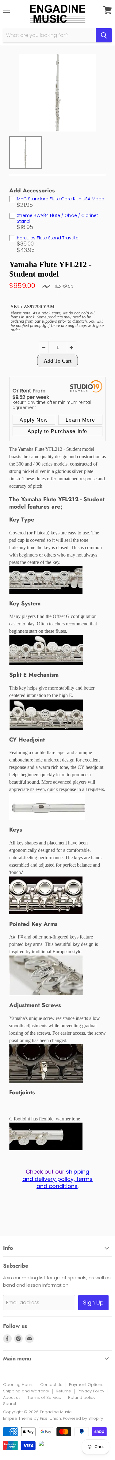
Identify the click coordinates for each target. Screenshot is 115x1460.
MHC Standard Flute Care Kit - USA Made (60, 199)
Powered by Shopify (83, 1418)
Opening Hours (18, 1384)
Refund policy (81, 1397)
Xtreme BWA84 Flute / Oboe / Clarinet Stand (57, 218)
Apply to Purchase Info (57, 431)
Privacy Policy (91, 1391)
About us (12, 1397)
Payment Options (86, 1384)
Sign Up (93, 1302)
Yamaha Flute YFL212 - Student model (50, 269)
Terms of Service (44, 1397)
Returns (63, 1391)
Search (10, 1404)
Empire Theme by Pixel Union (32, 1418)
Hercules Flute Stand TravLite (48, 238)
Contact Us (51, 1384)
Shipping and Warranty (26, 1391)
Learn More (80, 420)
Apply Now (34, 420)
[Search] (104, 35)
